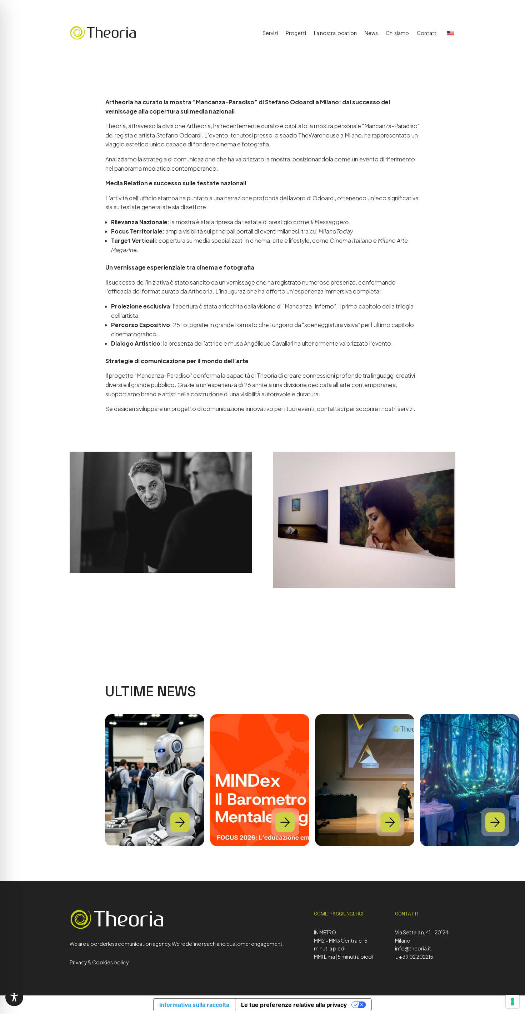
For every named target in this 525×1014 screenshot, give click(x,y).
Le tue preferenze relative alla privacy (294, 1004)
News (371, 33)
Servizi (270, 33)
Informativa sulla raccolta (194, 1004)
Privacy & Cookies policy (99, 962)
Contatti (427, 33)
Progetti (296, 33)
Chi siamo (397, 33)
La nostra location (335, 33)
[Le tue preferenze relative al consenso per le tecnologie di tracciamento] (512, 1001)
